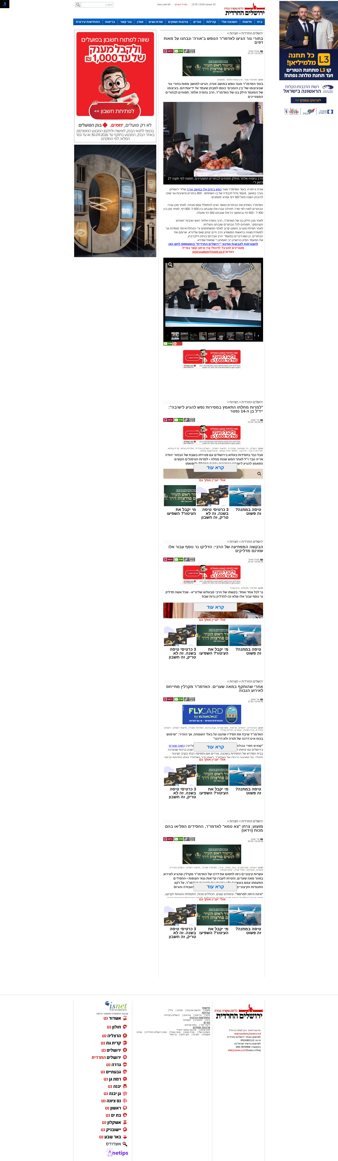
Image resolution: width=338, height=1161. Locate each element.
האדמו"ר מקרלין (195, 710)
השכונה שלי (229, 21)
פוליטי (180, 993)
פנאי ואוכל (175, 1015)
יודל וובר (242, 433)
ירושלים (253, 431)
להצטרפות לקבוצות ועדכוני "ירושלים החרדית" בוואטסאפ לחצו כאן (213, 226)
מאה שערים (222, 710)
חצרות (234, 33)
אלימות (233, 710)
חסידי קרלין (239, 853)
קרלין (220, 850)
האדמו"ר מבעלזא (249, 571)
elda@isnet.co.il (236, 1033)
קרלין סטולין (248, 713)
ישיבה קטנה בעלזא (209, 433)
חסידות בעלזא (187, 431)
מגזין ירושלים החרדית (156, 1015)
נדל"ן (170, 993)
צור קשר (126, 21)
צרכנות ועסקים (178, 21)
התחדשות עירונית (88, 21)
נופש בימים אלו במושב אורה (204, 172)
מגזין (140, 21)
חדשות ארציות (193, 993)
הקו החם (184, 1017)
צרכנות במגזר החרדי (186, 1012)
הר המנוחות (242, 431)
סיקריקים (250, 853)
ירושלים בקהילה (172, 998)
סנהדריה (231, 431)
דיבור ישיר (205, 1007)
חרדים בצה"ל (227, 713)
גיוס (234, 850)
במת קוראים (191, 1007)
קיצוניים (237, 713)
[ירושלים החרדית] (238, 1004)
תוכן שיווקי (205, 1012)
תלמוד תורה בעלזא (228, 433)
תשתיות (187, 1003)
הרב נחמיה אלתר (234, 62)
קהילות (211, 21)
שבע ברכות (210, 710)
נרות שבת (234, 571)
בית (259, 21)
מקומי (207, 993)
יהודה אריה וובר (255, 433)
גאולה (228, 850)
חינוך (207, 998)
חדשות (247, 21)
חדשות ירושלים (219, 431)
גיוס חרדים (252, 710)
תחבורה (198, 1003)
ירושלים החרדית (252, 33)
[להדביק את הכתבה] (177, 327)
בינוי (208, 1003)
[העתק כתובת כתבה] (189, 52)
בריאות (110, 21)
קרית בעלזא (173, 431)
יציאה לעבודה (226, 853)
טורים (197, 21)
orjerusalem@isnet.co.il (208, 234)
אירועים (187, 998)
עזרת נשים (156, 21)
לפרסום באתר (164, 4)
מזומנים (221, 62)
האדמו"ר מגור (250, 62)
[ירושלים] (244, 17)
